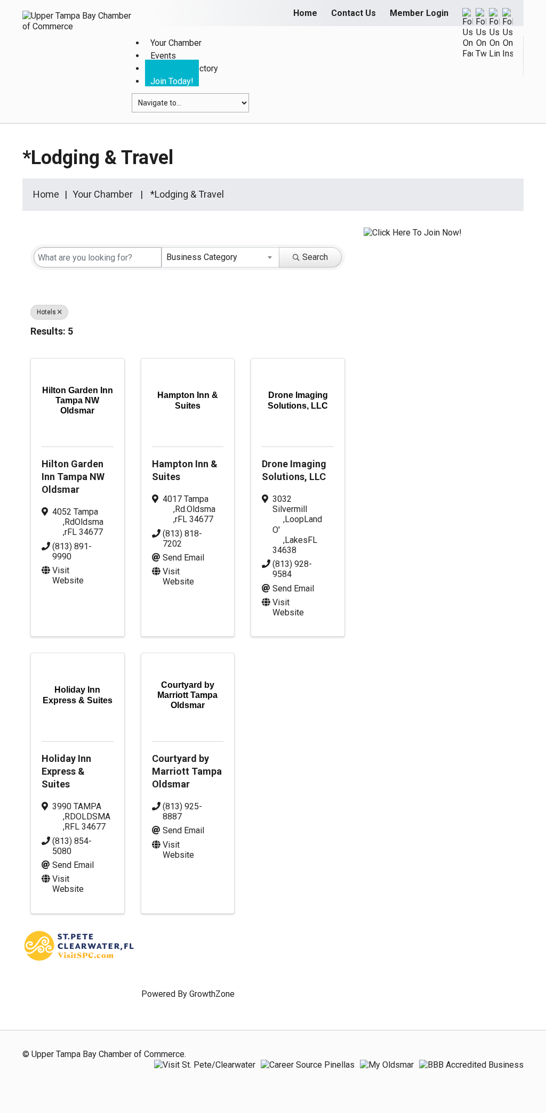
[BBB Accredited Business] (471, 1065)
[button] (328, 333)
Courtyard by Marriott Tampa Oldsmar (187, 771)
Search (315, 257)
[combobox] (220, 257)
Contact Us (353, 13)
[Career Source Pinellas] (308, 1065)
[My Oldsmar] (387, 1065)
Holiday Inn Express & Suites (66, 771)
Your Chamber (103, 194)
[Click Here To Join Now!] (413, 243)
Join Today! (172, 81)
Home (305, 13)
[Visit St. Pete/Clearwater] (204, 1065)
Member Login (419, 13)
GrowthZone (212, 994)
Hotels (46, 312)
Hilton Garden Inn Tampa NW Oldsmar (73, 476)
